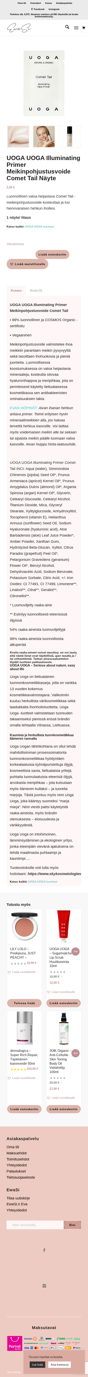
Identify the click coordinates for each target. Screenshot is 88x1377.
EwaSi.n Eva (17, 1204)
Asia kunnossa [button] (59, 1364)
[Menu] (76, 28)
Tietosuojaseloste (21, 1177)
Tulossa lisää (24, 1003)
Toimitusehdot (18, 1159)
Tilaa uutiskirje (18, 1198)
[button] (27, 264)
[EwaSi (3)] (36, 28)
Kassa (48, 3)
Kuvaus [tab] (16, 290)
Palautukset (16, 1171)
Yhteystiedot (17, 1165)
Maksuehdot (17, 1153)
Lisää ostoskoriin (52, 254)
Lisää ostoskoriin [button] (64, 1003)
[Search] (65, 28)
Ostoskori (35, 3)
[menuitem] (22, 3)
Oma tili (22, 3)
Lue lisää (37, 1364)
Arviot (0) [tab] (36, 290)
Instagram (54, 9)
